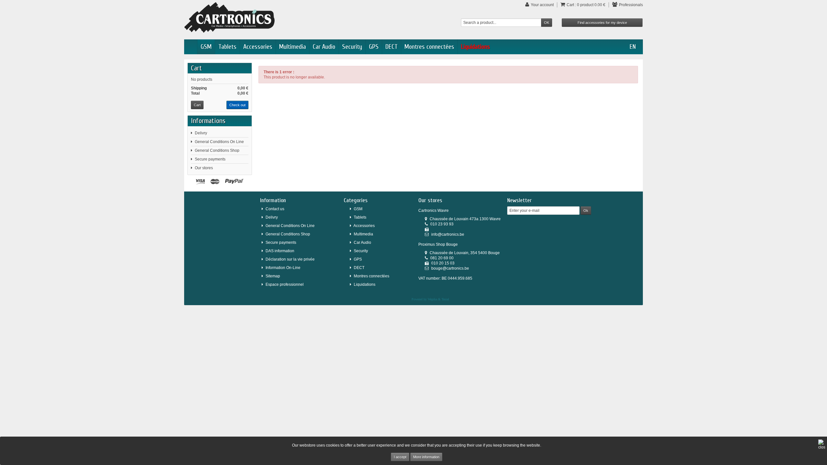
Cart (196, 68)
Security (352, 46)
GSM (206, 46)
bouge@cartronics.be (450, 268)
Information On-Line (283, 267)
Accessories (257, 46)
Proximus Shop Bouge (438, 244)
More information (426, 457)
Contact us (275, 209)
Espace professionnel (285, 284)
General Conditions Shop (217, 150)
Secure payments (210, 159)
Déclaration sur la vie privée (290, 259)
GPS (374, 46)
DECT (391, 46)
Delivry (201, 133)
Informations (208, 121)
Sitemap (273, 276)
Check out (237, 105)
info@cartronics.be (447, 234)
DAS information (280, 251)
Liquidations (475, 46)
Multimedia (292, 46)
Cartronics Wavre (433, 210)
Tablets (227, 46)
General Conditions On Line (219, 142)
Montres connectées (429, 46)
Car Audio (324, 46)
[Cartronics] (229, 17)
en (633, 46)
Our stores (204, 168)
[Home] (190, 46)
